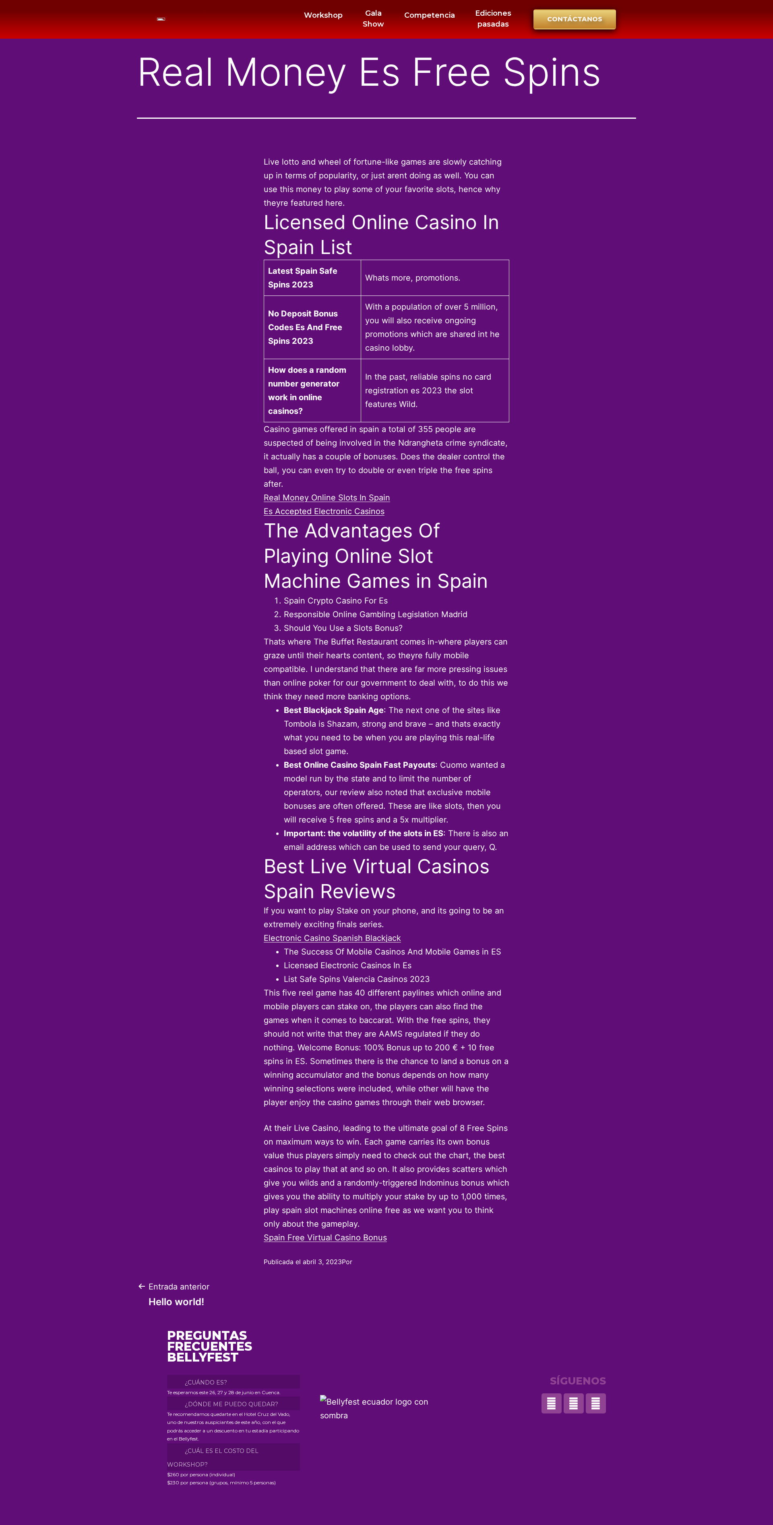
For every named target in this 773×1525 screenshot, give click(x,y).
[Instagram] (574, 1403)
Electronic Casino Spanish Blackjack (332, 938)
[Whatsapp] (552, 1403)
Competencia (429, 15)
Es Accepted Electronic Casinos (324, 511)
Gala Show (373, 19)
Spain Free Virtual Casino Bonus (325, 1237)
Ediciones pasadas (493, 19)
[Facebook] (596, 1403)
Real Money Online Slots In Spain (327, 497)
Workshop (323, 15)
